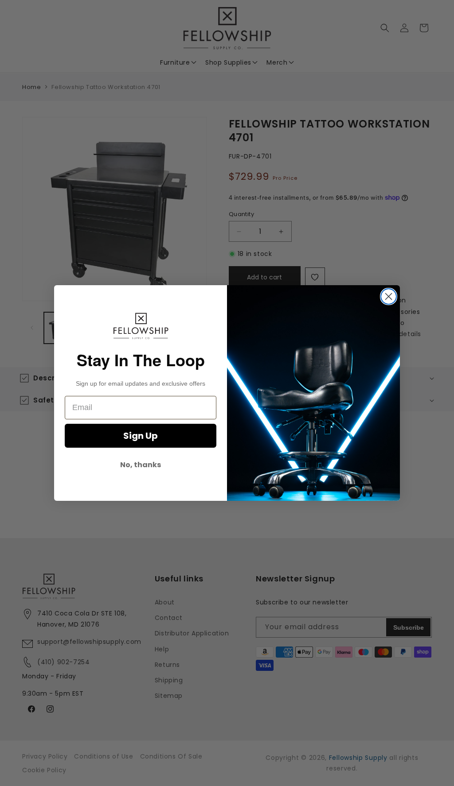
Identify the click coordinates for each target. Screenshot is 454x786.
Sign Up (140, 436)
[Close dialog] (388, 296)
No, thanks (140, 465)
